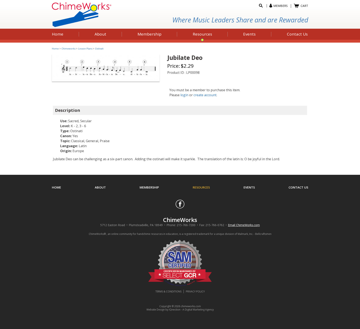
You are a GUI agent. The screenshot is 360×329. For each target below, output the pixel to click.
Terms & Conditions (168, 291)
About (100, 187)
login (184, 95)
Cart (304, 6)
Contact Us (298, 187)
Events (249, 187)
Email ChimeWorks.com (244, 225)
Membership (149, 187)
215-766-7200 (186, 225)
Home (55, 48)
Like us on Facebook (180, 204)
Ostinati (99, 48)
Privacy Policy (195, 291)
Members (280, 6)
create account (205, 95)
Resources (201, 187)
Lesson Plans (85, 48)
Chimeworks (68, 48)
